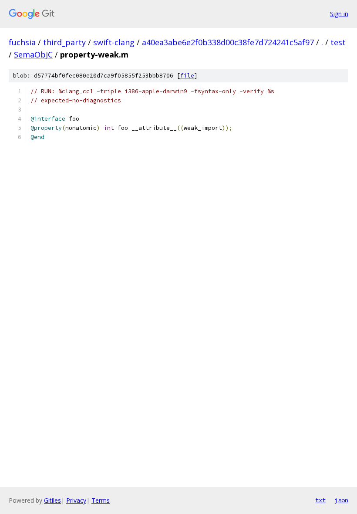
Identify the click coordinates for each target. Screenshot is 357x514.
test (338, 42)
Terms (100, 500)
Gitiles (52, 500)
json (341, 500)
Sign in (339, 14)
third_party (64, 42)
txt (320, 500)
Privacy (76, 500)
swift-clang (114, 42)
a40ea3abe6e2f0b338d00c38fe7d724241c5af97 (228, 42)
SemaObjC (33, 54)
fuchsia (22, 42)
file (187, 75)
